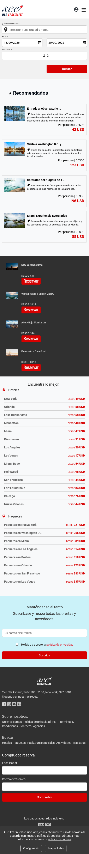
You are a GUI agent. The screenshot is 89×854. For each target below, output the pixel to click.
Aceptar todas (55, 848)
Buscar (67, 69)
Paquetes (19, 742)
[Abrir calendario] (39, 42)
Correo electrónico (13, 779)
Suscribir (44, 655)
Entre (5, 37)
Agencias (39, 726)
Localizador (9, 763)
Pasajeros (7, 50)
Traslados (79, 742)
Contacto (25, 726)
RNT (55, 721)
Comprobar (44, 797)
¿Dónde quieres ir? (10, 24)
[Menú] (84, 9)
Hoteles (7, 742)
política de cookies (59, 839)
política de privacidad (59, 644)
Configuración (31, 848)
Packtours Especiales (41, 742)
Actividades (64, 742)
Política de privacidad (37, 721)
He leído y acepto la (47, 644)
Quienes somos (12, 721)
